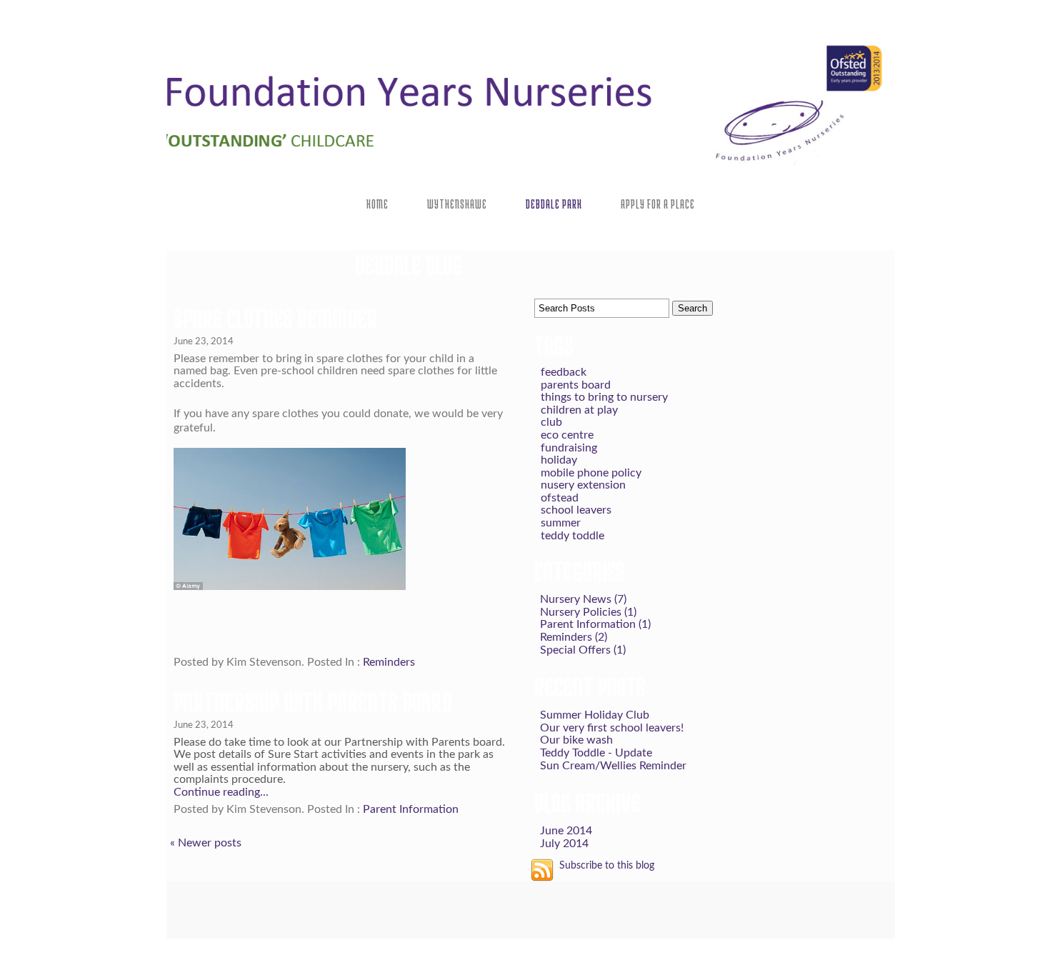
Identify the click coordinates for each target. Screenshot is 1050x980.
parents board (576, 385)
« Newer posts (205, 843)
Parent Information (411, 809)
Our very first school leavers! (612, 728)
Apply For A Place (658, 204)
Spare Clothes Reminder (276, 318)
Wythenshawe (457, 204)
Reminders (389, 662)
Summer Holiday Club (594, 715)
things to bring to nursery (604, 397)
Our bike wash (576, 740)
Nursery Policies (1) (588, 612)
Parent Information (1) (595, 624)
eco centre (567, 435)
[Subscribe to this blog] (542, 870)
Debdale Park (554, 204)
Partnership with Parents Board (313, 701)
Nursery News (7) (583, 599)
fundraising (569, 448)
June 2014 (566, 830)
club (551, 422)
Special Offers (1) (583, 650)
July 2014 (564, 843)
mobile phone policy (591, 473)
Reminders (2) (573, 637)
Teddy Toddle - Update (596, 753)
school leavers (576, 510)
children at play (579, 410)
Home (377, 204)
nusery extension (583, 485)
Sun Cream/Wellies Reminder (613, 765)
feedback (563, 372)
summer (561, 523)
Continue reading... (221, 792)
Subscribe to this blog (606, 865)
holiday (559, 460)
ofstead (560, 498)
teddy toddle (572, 535)
